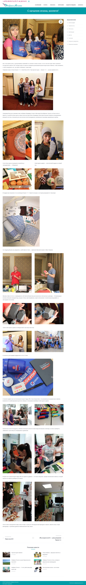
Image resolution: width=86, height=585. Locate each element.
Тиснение (71, 38)
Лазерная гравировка (73, 41)
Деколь (70, 35)
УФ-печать (71, 29)
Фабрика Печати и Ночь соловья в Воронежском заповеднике (51, 561)
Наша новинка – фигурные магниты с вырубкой (52, 553)
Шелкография (72, 22)
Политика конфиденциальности (76, 583)
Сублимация (71, 32)
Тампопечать (72, 25)
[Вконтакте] (29, 1)
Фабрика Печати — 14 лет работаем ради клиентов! (21, 568)
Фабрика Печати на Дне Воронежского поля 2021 (21, 561)
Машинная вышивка (73, 44)
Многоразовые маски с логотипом (51, 567)
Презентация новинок (16, 552)
